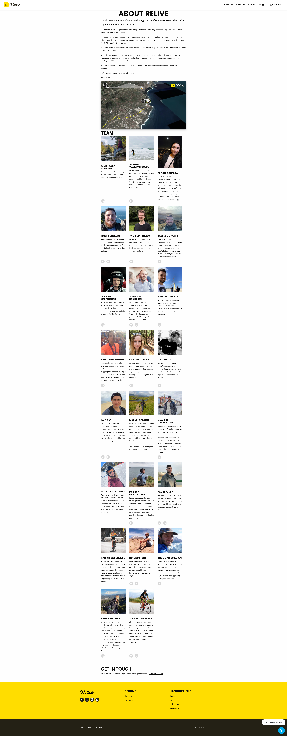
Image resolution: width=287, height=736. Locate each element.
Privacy (89, 728)
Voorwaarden (98, 728)
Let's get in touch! (156, 674)
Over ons (251, 5)
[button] (281, 730)
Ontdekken (228, 5)
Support (173, 696)
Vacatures (129, 700)
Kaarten (82, 728)
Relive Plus (240, 5)
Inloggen (262, 5)
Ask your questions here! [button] (273, 722)
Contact (173, 700)
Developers (174, 708)
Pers (126, 704)
